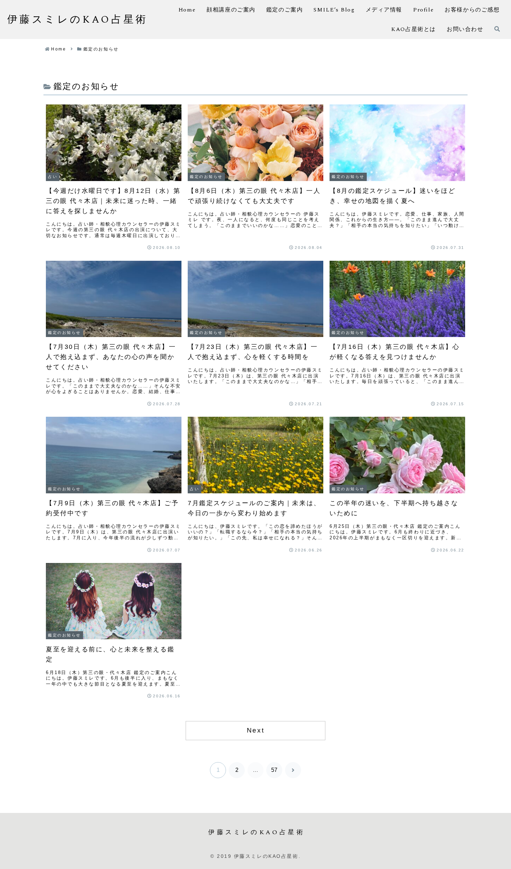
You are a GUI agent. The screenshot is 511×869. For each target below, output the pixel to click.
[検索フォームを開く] (497, 29)
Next (255, 730)
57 (274, 770)
